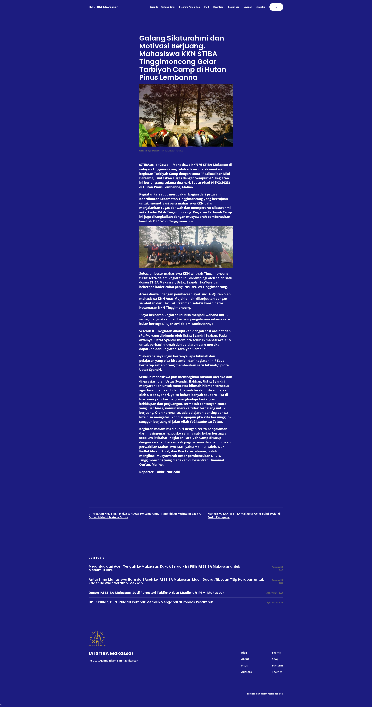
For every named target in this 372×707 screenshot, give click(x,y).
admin (153, 150)
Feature (162, 150)
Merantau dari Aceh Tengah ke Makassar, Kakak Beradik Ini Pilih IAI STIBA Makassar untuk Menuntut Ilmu (164, 568)
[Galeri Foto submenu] (240, 7)
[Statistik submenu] (266, 7)
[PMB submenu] (209, 7)
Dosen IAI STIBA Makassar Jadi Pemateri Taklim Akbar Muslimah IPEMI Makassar (156, 593)
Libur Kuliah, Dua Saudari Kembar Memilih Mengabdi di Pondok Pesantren (151, 602)
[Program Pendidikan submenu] (200, 7)
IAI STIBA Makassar (103, 7)
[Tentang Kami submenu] (175, 7)
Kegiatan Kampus (175, 150)
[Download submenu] (224, 7)
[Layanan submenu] (253, 7)
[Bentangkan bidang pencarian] (276, 7)
